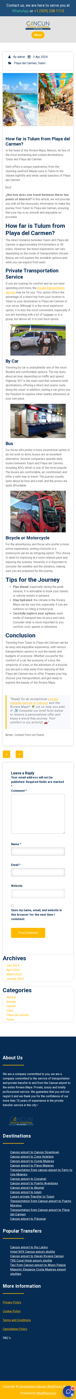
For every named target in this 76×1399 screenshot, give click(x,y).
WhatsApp (20, 11)
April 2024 (13, 970)
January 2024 (15, 979)
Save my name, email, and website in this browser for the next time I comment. (36, 914)
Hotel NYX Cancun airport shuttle (32, 1251)
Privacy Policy (12, 1302)
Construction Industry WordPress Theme (45, 1386)
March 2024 (14, 974)
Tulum (41, 63)
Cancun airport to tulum (26, 1192)
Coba (9, 1010)
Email (15, 865)
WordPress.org (46, 1393)
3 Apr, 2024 (40, 57)
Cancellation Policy (15, 1329)
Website (17, 886)
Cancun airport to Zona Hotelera (32, 1156)
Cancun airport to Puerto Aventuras (34, 1183)
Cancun (11, 1006)
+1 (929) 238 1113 (49, 11)
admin (21, 57)
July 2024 (12, 965)
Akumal (11, 997)
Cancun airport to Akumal (27, 1188)
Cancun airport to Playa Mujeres (32, 1165)
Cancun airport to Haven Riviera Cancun (37, 1256)
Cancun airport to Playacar (28, 1219)
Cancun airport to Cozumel (28, 1179)
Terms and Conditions (17, 1320)
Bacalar (11, 1001)
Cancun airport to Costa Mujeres (32, 1161)
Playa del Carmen (25, 63)
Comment (19, 791)
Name (16, 844)
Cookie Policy (12, 1311)
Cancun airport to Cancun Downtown (34, 1152)
